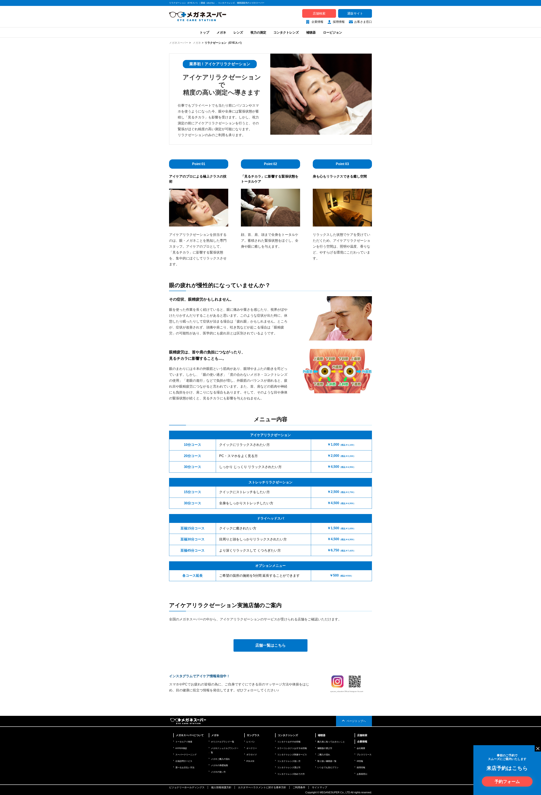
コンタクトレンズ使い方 (289, 761)
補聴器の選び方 (324, 748)
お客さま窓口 (363, 21)
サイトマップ (319, 787)
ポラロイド (251, 754)
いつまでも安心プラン (328, 767)
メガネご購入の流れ (220, 759)
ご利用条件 (299, 787)
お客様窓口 (362, 774)
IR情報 (360, 761)
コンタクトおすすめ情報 (289, 742)
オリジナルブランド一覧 (222, 742)
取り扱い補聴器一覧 (326, 761)
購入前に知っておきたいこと (331, 742)
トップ (204, 32)
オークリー (251, 748)
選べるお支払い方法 (184, 767)
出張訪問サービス (183, 761)
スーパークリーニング (186, 754)
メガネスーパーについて (190, 735)
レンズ (238, 32)
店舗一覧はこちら (270, 645)
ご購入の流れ (323, 754)
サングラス (253, 735)
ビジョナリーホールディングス (187, 787)
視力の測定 (258, 32)
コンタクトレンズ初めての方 (291, 774)
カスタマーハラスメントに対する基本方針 (262, 787)
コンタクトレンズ (286, 32)
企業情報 (317, 21)
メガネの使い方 (218, 772)
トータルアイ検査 (183, 742)
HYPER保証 (181, 748)
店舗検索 (319, 13)
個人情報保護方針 (221, 787)
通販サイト (355, 13)
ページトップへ (356, 721)
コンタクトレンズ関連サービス (292, 754)
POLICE (250, 761)
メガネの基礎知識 (219, 765)
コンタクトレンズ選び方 (289, 767)
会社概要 (361, 748)
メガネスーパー (178, 42)
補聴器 (311, 32)
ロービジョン (332, 32)
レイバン (250, 742)
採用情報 (339, 21)
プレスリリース (364, 754)
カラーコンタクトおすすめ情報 (292, 748)
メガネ (221, 32)
